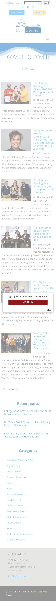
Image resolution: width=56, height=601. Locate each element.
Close (49, 310)
